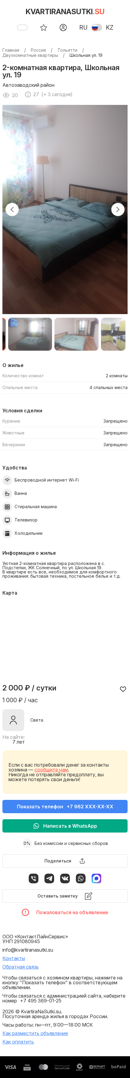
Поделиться (57, 860)
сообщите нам (51, 770)
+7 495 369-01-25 (40, 1000)
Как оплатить (18, 1041)
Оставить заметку (57, 895)
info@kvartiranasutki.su (27, 949)
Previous (12, 209)
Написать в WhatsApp (70, 826)
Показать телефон (65, 807)
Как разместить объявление (35, 1033)
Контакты (13, 958)
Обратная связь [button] (20, 966)
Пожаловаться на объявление (72, 912)
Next (118, 209)
